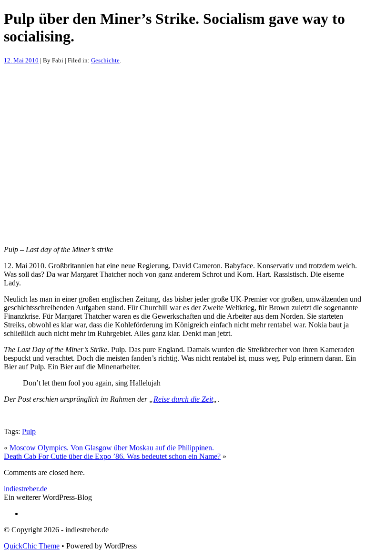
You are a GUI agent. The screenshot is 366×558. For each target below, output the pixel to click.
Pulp (29, 431)
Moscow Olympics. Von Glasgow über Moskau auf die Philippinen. (112, 448)
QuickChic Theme (32, 546)
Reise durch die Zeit (183, 399)
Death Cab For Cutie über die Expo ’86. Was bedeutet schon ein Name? (112, 456)
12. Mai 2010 (21, 60)
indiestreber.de (25, 489)
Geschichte (105, 60)
